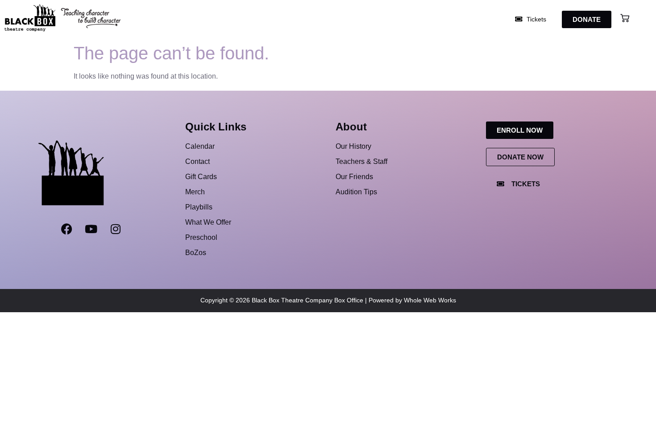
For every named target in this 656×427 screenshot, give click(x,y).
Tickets (535, 19)
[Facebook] (66, 229)
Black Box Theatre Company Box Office (307, 300)
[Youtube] (91, 229)
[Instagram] (115, 229)
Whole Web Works (430, 300)
